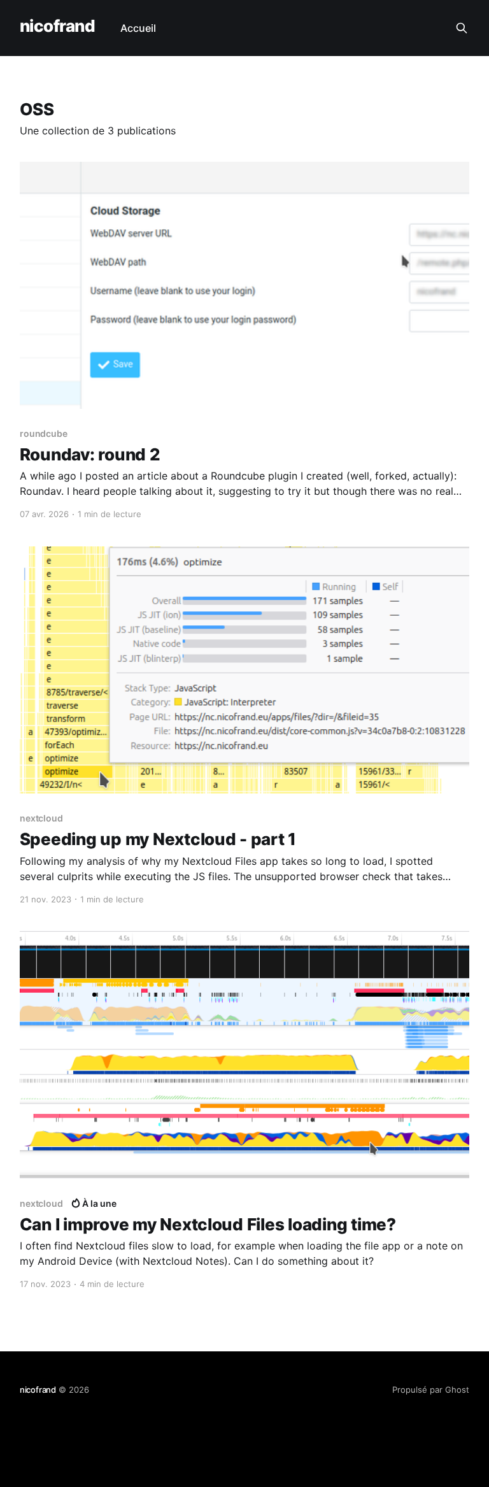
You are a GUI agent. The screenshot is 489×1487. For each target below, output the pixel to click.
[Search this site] (461, 28)
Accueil (138, 28)
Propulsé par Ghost (430, 1389)
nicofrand (57, 26)
